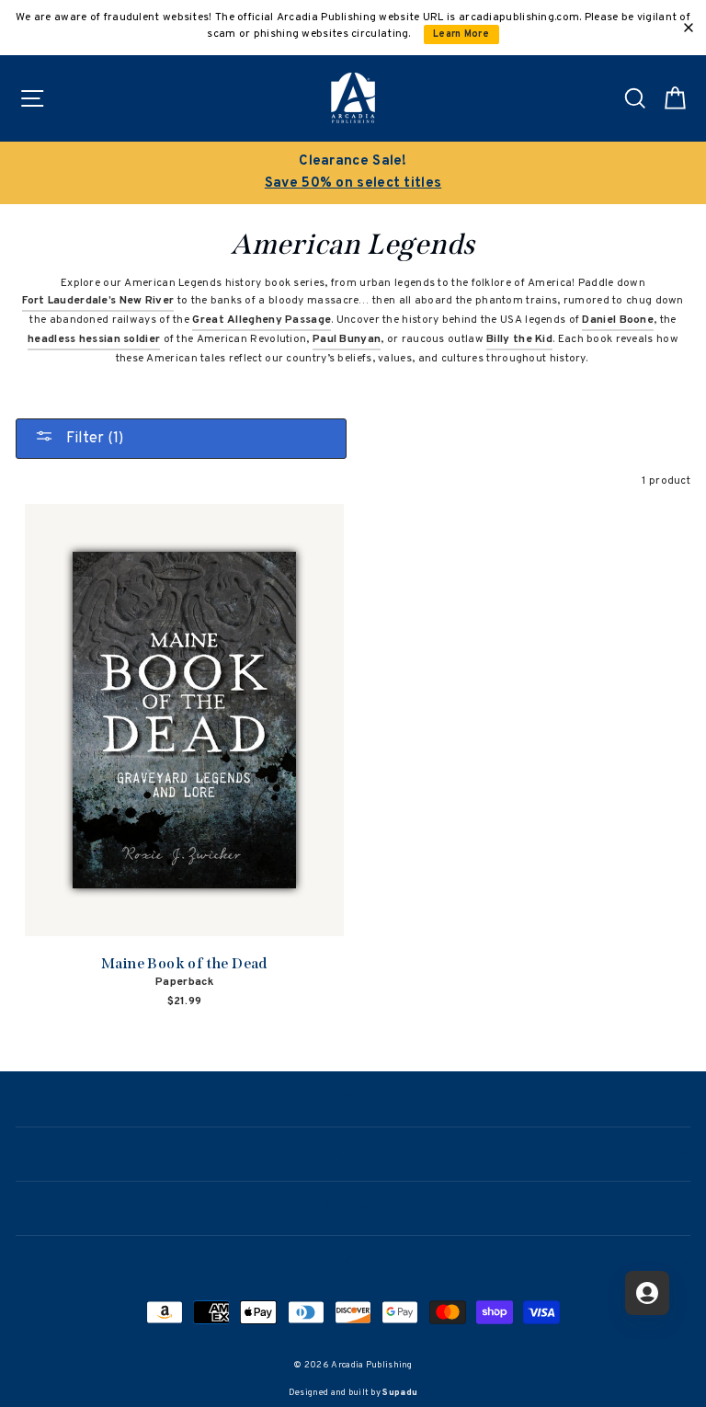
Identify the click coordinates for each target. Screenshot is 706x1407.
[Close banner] (688, 27)
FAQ (353, 1260)
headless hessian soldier (94, 339)
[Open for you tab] (647, 1293)
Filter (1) (93, 438)
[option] (353, 173)
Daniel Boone (618, 320)
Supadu (399, 1393)
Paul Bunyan (347, 339)
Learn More (461, 34)
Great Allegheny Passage (261, 320)
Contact (353, 1206)
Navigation (352, 1098)
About (353, 1152)
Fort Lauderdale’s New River (98, 300)
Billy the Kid (519, 339)
